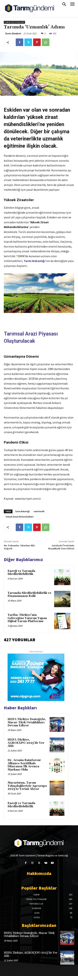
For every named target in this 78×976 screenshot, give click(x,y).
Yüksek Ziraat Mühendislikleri (19, 516)
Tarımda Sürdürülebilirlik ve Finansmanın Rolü (29, 594)
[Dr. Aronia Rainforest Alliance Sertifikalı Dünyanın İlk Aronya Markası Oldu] (57, 765)
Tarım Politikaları (14, 22)
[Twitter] (28, 42)
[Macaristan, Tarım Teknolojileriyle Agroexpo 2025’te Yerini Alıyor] (57, 788)
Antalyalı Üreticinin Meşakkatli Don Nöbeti (61, 547)
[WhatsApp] (45, 42)
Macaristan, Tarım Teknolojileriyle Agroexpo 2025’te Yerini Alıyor (27, 786)
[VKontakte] (45, 863)
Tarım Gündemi (13, 33)
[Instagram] (32, 863)
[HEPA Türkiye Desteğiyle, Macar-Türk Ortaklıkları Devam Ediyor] (57, 724)
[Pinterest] (37, 42)
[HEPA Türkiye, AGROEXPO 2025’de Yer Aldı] (57, 745)
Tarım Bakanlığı (34, 261)
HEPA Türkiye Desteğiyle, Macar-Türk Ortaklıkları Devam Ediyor (27, 722)
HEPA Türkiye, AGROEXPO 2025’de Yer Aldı (26, 743)
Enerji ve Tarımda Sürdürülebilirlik (21, 572)
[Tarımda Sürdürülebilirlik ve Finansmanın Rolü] (62, 599)
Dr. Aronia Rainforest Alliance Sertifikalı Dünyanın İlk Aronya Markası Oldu (24, 764)
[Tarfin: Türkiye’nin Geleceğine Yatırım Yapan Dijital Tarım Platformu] (62, 621)
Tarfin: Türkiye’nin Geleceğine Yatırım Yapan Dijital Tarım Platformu (27, 618)
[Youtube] (52, 863)
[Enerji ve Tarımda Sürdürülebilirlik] (62, 577)
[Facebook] (19, 42)
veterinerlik (38, 511)
